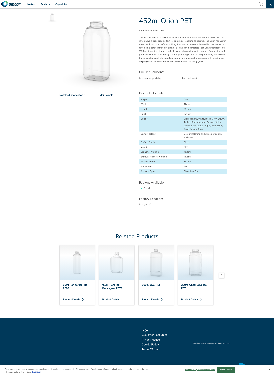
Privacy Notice (151, 339)
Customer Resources (154, 335)
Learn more (36, 372)
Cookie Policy (150, 344)
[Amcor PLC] (11, 4)
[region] (137, 370)
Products (45, 4)
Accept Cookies (226, 369)
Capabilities (61, 4)
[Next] (221, 275)
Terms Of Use (150, 349)
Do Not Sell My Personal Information (200, 369)
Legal (145, 330)
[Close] (269, 369)
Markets (31, 4)
